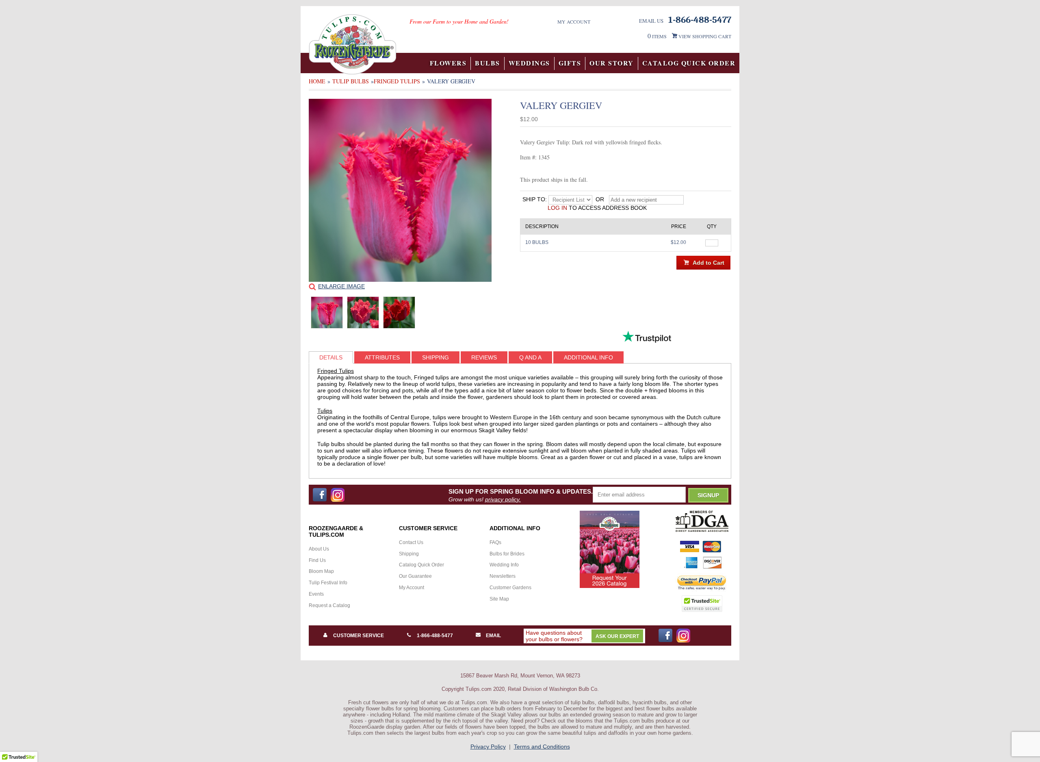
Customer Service (358, 635)
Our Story (611, 62)
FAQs (495, 542)
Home (317, 81)
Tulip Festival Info (328, 583)
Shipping (409, 554)
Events (316, 594)
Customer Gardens (510, 587)
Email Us (651, 20)
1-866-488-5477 (435, 635)
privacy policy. (503, 499)
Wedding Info (504, 565)
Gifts (570, 62)
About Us (319, 549)
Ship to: (534, 199)
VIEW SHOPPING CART (704, 36)
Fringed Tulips (397, 81)
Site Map (499, 599)
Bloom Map (321, 571)
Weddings (529, 62)
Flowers (448, 62)
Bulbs (487, 62)
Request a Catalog (329, 605)
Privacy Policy (488, 746)
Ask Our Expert (617, 636)
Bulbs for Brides (507, 554)
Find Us (317, 560)
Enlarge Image (341, 286)
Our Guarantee (415, 576)
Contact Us (411, 542)
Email (493, 635)
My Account (573, 21)
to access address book (597, 208)
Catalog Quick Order (689, 62)
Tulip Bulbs (350, 81)
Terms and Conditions (542, 746)
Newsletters (503, 576)
